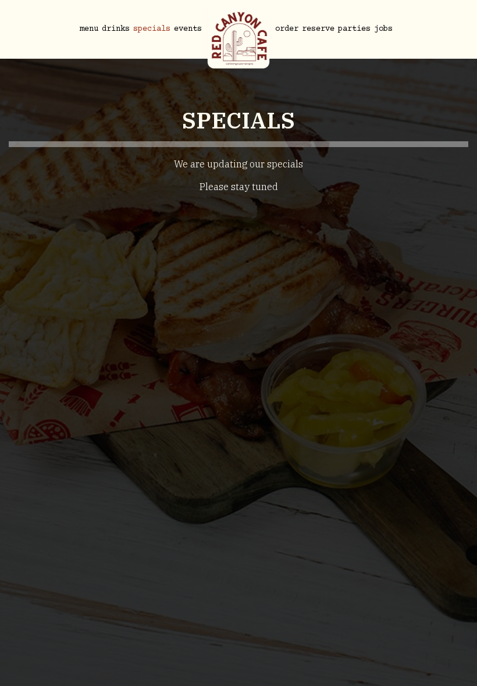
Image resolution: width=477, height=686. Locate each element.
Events (188, 29)
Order (286, 29)
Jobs (383, 29)
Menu (89, 29)
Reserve (318, 29)
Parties (354, 29)
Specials (151, 29)
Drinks (116, 29)
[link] (238, 35)
